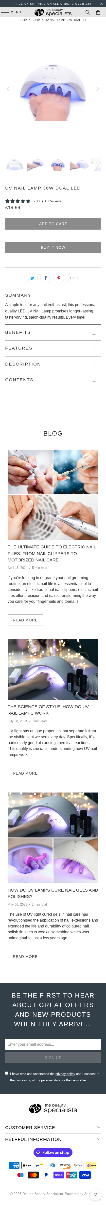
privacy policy (65, 1074)
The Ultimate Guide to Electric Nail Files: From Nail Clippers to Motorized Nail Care (52, 553)
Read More (25, 620)
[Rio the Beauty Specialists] (53, 12)
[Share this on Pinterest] (58, 278)
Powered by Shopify (80, 1194)
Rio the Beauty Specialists (42, 1194)
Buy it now (53, 247)
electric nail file (40, 584)
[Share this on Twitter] (32, 278)
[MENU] (2, 12)
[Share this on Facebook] (45, 278)
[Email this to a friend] (72, 278)
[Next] (97, 89)
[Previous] (9, 89)
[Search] (87, 12)
